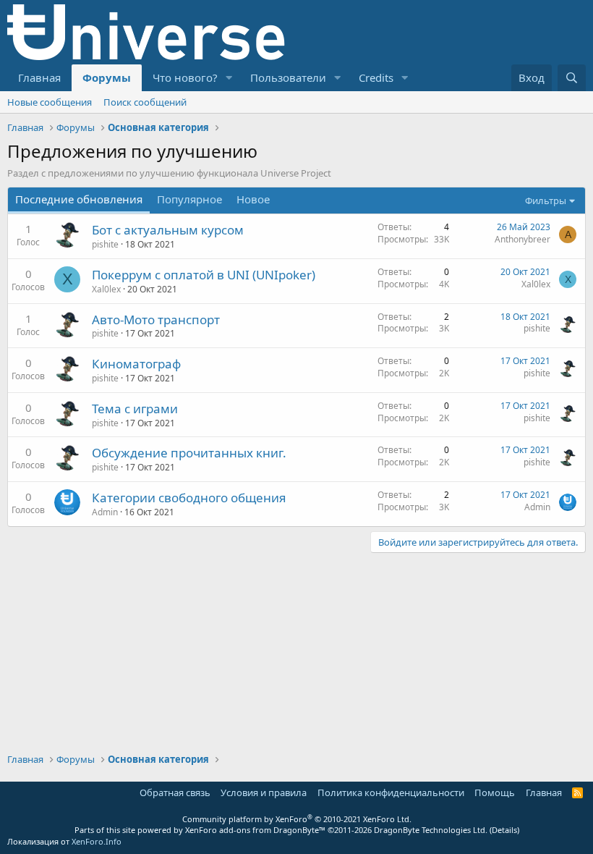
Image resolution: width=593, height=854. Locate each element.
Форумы (106, 77)
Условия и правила (264, 792)
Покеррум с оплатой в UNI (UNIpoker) (203, 274)
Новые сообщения (49, 102)
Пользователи (288, 77)
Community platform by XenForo (296, 818)
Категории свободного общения (189, 497)
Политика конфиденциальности (390, 792)
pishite (105, 244)
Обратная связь (175, 792)
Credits (376, 77)
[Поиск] (572, 77)
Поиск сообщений (145, 102)
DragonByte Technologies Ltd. (430, 829)
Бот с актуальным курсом (168, 229)
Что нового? (185, 77)
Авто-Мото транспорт (156, 319)
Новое (253, 199)
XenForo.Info (96, 841)
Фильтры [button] (545, 200)
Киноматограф (136, 363)
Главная (39, 77)
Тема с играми (135, 408)
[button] (229, 77)
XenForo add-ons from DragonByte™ (255, 829)
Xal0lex (106, 289)
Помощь (494, 792)
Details (504, 829)
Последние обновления (78, 199)
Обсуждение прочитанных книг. (189, 452)
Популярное (189, 199)
